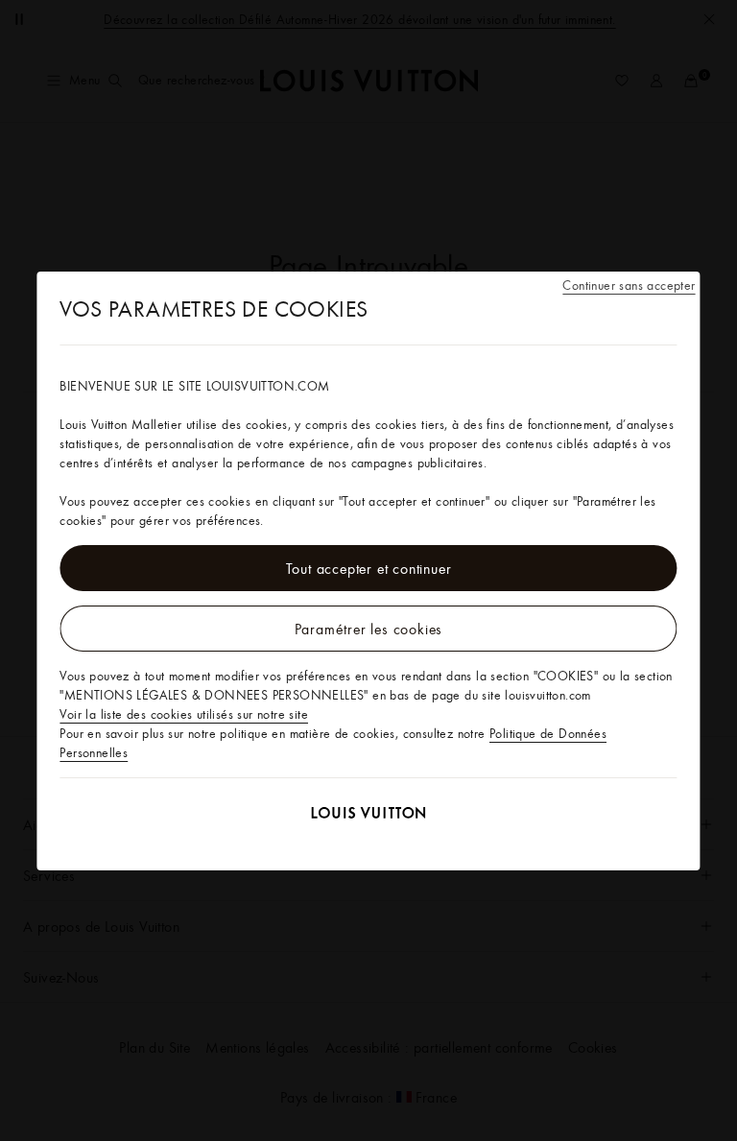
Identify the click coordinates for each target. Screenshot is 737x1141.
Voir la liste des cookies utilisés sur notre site (183, 714)
